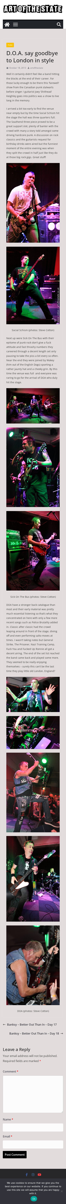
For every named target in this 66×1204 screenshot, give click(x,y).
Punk (10, 45)
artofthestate (36, 67)
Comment (10, 1071)
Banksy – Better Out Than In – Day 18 (34, 1033)
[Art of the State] (7, 24)
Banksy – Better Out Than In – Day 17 (32, 1024)
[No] (61, 1191)
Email (7, 1136)
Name (8, 1119)
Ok (34, 1198)
